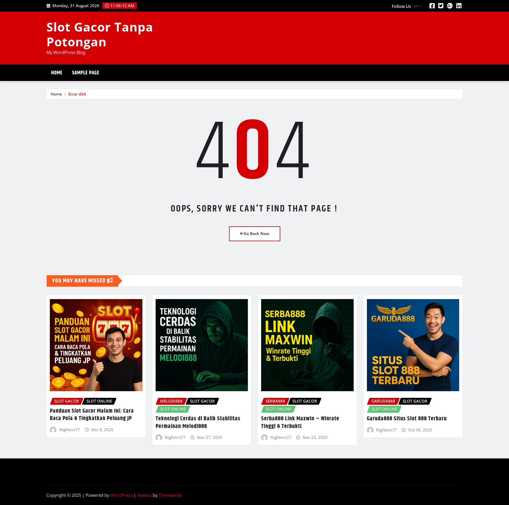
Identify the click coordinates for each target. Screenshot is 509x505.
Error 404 (77, 94)
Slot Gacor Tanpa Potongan (99, 34)
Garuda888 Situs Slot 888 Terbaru (407, 418)
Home (57, 73)
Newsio (144, 495)
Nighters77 (69, 429)
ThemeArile (170, 495)
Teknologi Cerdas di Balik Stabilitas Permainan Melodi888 (198, 422)
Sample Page (85, 73)
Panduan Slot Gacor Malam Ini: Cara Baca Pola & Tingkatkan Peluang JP (92, 415)
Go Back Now (256, 233)
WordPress (121, 495)
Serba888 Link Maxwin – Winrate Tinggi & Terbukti (300, 422)
